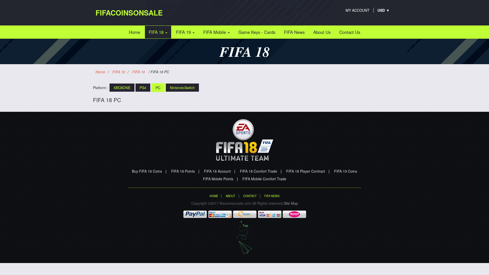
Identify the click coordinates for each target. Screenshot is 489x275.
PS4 (143, 87)
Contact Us (349, 32)
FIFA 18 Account (217, 171)
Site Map (291, 203)
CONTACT (250, 196)
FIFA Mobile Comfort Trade (264, 178)
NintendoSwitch (182, 87)
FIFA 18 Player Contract (305, 171)
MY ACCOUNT (358, 10)
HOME (214, 196)
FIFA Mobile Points (218, 178)
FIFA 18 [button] (157, 32)
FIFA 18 (118, 71)
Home (136, 32)
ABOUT (230, 196)
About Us (322, 32)
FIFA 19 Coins (345, 171)
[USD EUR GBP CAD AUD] (381, 10)
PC (158, 87)
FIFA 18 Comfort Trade (258, 171)
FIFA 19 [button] (184, 32)
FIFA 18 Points (183, 171)
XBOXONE (122, 87)
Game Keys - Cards (256, 32)
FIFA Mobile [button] (215, 32)
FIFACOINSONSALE (129, 12)
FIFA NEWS (271, 196)
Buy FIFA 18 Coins (147, 171)
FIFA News (294, 32)
